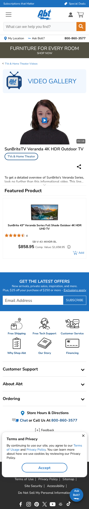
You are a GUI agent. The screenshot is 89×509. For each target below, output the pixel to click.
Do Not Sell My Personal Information (44, 492)
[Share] (78, 166)
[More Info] (68, 247)
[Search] (81, 26)
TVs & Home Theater (21, 156)
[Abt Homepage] (44, 14)
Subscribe (74, 300)
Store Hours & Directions (47, 412)
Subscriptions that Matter (18, 3)
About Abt (13, 384)
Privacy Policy (36, 449)
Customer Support (20, 369)
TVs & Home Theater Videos (21, 63)
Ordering (11, 398)
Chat (23, 420)
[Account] (70, 15)
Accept (44, 467)
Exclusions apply (75, 290)
